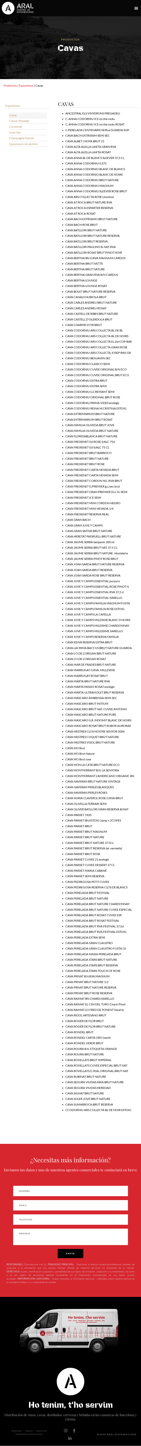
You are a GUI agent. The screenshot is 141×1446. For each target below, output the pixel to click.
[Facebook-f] (74, 1430)
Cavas (13, 115)
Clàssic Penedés (19, 121)
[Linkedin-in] (70, 1438)
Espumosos (26, 85)
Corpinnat (15, 126)
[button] (136, 8)
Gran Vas (15, 132)
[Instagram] (66, 1430)
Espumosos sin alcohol (23, 144)
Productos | (11, 85)
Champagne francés (21, 138)
